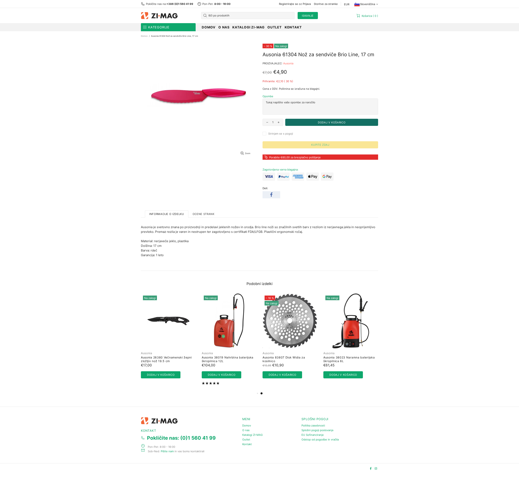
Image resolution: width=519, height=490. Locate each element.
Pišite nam (167, 451)
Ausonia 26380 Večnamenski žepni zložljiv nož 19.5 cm (166, 359)
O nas (246, 430)
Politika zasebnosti (313, 425)
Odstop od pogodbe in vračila (320, 439)
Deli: (265, 188)
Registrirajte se (288, 3)
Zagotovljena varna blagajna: (280, 169)
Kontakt (247, 444)
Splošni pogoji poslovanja (317, 430)
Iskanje (308, 15)
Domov (144, 36)
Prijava (307, 3)
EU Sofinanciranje (312, 434)
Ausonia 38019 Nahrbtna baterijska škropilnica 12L (227, 359)
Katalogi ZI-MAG (252, 434)
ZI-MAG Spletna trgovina (160, 15)
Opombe (268, 96)
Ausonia (288, 63)
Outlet (246, 439)
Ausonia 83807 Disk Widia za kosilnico (284, 359)
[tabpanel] (290, 340)
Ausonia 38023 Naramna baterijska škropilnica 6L (349, 359)
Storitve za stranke (326, 3)
